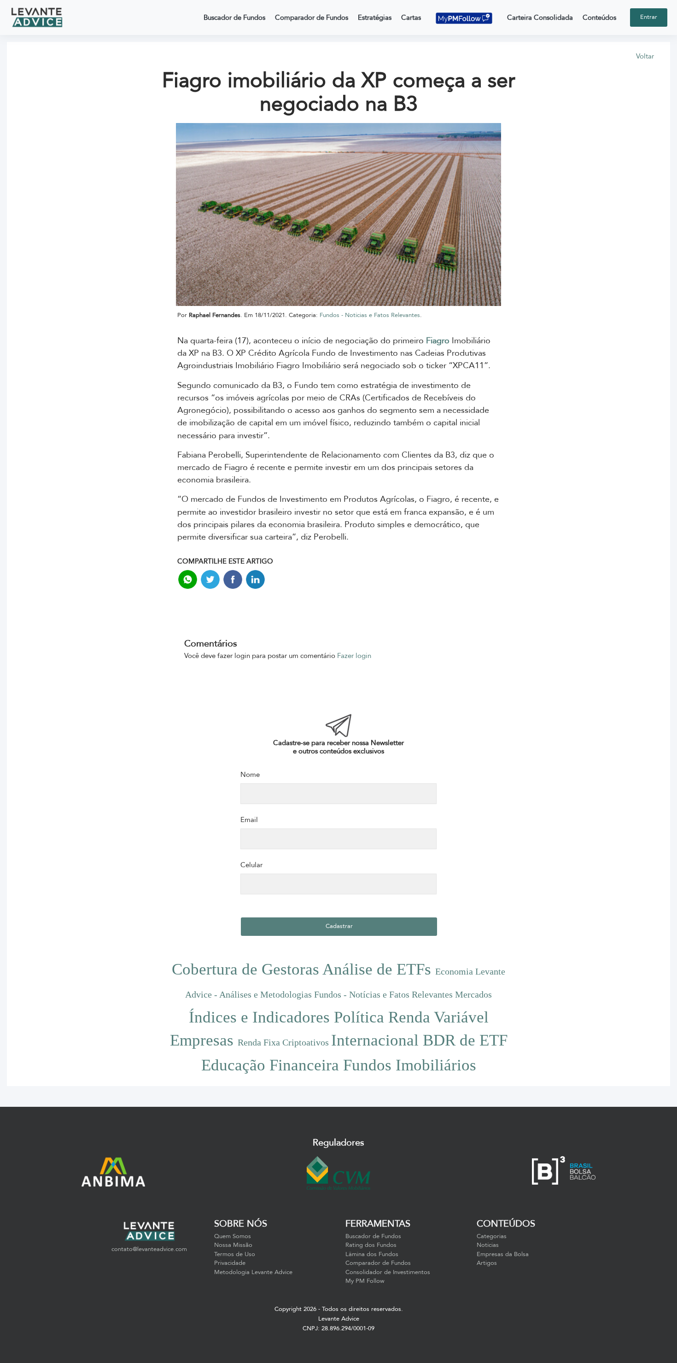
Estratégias (374, 17)
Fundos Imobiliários (409, 1065)
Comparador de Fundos (311, 17)
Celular (251, 865)
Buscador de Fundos (234, 17)
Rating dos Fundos (371, 1245)
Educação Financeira (272, 1065)
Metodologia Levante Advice (253, 1272)
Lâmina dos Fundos (371, 1254)
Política (361, 1017)
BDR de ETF (465, 1040)
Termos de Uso (234, 1254)
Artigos (487, 1263)
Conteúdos (599, 17)
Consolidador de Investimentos (387, 1272)
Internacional (377, 1040)
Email (249, 819)
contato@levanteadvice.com (149, 1249)
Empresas (204, 1040)
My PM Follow (365, 1281)
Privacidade (229, 1263)
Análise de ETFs (378, 969)
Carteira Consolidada (540, 17)
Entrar (648, 17)
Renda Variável (438, 1017)
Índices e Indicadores (261, 1017)
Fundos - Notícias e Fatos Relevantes (370, 315)
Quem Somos (232, 1236)
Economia (455, 971)
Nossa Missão (233, 1245)
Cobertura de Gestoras (247, 969)
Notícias (488, 1245)
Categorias (492, 1236)
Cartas (411, 17)
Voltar (645, 56)
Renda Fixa (260, 1042)
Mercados (473, 994)
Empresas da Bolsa (503, 1254)
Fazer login (354, 655)
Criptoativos (306, 1042)
